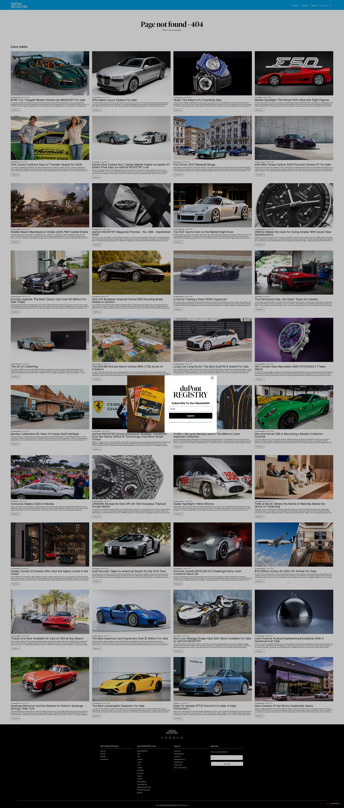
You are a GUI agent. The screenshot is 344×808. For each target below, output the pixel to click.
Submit (190, 415)
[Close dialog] (212, 378)
